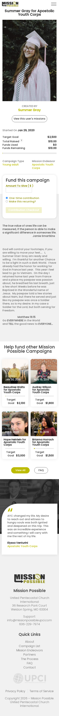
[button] (53, 4)
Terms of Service (42, 691)
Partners (29, 654)
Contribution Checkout (23, 210)
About (29, 642)
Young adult (10, 164)
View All (20, 470)
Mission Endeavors (29, 650)
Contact (29, 667)
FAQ (41, 470)
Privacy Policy (15, 691)
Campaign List (29, 646)
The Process (29, 659)
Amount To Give (19, 186)
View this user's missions (29, 118)
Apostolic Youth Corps (42, 166)
